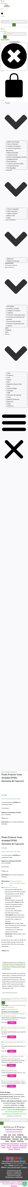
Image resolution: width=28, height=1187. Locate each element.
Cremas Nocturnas (13, 165)
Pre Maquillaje (11, 168)
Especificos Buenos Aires (14, 384)
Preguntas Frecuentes (14, 1170)
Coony (9, 397)
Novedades (10, 306)
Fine (8, 386)
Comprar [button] (12, 1022)
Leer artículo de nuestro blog (9, 992)
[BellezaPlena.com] (14, 1127)
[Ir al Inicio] (3, 30)
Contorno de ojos (12, 155)
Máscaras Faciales (12, 152)
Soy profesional (5, 39)
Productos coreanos (13, 308)
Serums (9, 1147)
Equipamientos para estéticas (10, 1143)
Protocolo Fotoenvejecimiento (16, 315)
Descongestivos (12, 161)
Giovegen (10, 390)
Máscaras (17, 1149)
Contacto (24, 1167)
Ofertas (9, 326)
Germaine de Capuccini (14, 395)
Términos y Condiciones (14, 1173)
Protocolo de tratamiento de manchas (15, 318)
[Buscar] (14, 24)
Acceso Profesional (14, 41)
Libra (8, 373)
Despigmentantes (12, 159)
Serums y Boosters (12, 144)
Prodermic (10, 375)
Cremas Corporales (12, 1145)
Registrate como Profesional (14, 1129)
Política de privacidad (14, 1175)
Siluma (9, 379)
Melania (13, 1141)
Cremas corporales (13, 209)
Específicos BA (5, 1137)
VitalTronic (10, 406)
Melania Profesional (13, 261)
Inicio (2, 772)
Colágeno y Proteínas (13, 310)
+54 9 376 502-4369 (13, 1167)
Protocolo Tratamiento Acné (15, 323)
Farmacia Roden (12, 388)
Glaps (9, 404)
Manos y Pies (11, 215)
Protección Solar (10, 1007)
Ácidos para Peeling (13, 142)
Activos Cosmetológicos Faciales (17, 157)
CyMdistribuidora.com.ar (8, 1181)
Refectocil (10, 259)
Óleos (9, 218)
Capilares (10, 313)
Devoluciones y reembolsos (14, 1177)
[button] (14, 436)
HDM (8, 393)
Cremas (10, 1149)
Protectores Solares (11, 265)
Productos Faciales (14, 883)
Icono (8, 377)
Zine (8, 382)
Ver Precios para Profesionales (9, 1011)
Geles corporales (12, 211)
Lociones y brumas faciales (15, 163)
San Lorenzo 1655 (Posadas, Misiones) (14, 1161)
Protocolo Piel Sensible (14, 321)
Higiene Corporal (12, 213)
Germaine (15, 1139)
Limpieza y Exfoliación (14, 146)
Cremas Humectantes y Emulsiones (14, 149)
